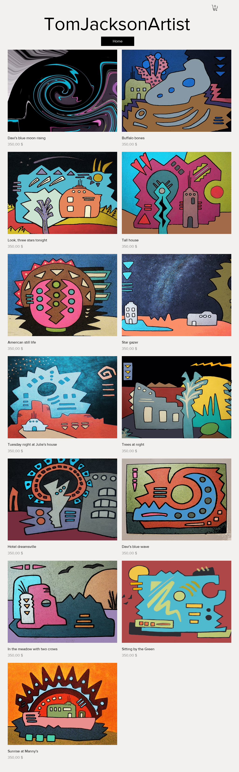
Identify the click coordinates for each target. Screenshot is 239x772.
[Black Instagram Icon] (229, 381)
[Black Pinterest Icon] (229, 399)
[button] (215, 8)
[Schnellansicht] (62, 91)
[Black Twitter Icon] (229, 390)
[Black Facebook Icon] (229, 372)
